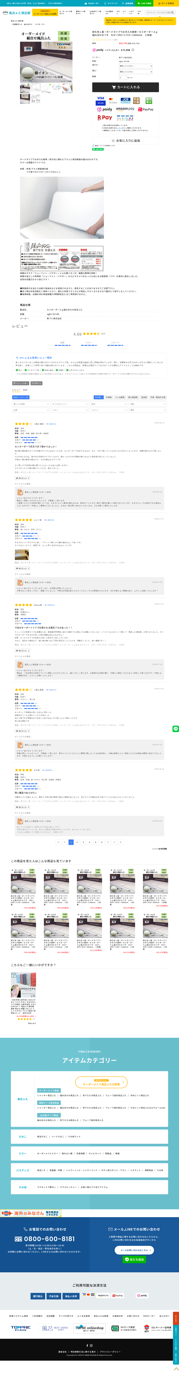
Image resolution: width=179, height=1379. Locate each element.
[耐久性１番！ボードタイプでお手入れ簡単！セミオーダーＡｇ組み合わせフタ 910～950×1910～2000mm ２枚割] (23, 925)
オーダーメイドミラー (47, 1153)
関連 (117, 1153)
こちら (119, 128)
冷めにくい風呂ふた (139, 1095)
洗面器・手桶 (56, 1170)
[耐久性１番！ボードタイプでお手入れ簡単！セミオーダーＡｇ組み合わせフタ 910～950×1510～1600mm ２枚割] (122, 881)
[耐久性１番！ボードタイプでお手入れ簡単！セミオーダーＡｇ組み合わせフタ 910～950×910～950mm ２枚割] (155, 881)
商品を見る (32, 1023)
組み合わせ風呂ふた (69, 1095)
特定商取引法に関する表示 (83, 1351)
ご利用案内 (37, 1316)
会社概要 (50, 1316)
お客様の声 (117, 1316)
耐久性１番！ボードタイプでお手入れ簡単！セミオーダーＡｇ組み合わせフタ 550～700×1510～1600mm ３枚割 (72, 645)
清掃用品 (149, 1170)
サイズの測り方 (66, 1316)
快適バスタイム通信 (18, 1316)
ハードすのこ (58, 1136)
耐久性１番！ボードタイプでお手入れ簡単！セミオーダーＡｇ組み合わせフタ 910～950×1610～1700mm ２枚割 (89, 900)
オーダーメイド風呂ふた (65, 12)
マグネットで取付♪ (46, 1187)
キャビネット (95, 1153)
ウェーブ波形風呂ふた (116, 1095)
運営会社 (62, 1351)
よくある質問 (83, 1316)
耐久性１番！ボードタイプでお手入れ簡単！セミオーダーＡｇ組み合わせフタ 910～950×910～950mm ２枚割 (155, 899)
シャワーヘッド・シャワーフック (81, 1170)
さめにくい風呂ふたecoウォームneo (147, 1107)
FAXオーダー (94, 3)
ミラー (124, 12)
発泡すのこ (42, 1136)
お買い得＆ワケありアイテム (94, 1187)
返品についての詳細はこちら (105, 146)
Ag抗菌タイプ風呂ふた (95, 12)
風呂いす (41, 1170)
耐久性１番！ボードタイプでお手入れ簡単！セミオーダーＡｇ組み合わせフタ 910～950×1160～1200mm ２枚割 (122, 944)
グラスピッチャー (68, 1187)
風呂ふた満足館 (17, 21)
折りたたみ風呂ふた (92, 1095)
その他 (139, 12)
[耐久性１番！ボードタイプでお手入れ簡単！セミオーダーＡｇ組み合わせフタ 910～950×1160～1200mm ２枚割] (122, 925)
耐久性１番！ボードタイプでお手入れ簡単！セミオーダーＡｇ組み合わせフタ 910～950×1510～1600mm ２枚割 (72, 563)
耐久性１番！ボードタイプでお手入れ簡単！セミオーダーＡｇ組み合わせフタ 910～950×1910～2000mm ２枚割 (23, 944)
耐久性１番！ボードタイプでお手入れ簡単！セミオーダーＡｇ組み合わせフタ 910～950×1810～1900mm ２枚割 (56, 900)
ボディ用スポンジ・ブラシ (113, 1170)
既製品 (108, 1153)
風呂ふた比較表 (101, 1316)
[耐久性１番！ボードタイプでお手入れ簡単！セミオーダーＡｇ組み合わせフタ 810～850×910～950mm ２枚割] (89, 925)
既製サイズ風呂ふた (80, 12)
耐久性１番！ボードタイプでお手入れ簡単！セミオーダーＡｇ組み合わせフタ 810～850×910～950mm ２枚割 (89, 943)
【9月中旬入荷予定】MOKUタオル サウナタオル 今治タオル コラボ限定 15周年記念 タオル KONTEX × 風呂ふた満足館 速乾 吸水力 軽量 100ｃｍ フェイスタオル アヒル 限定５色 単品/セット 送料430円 (24, 1006)
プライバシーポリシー (110, 1351)
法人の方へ (164, 1316)
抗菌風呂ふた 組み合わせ (22, 24)
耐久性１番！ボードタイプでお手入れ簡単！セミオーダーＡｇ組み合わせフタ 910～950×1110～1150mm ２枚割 (56, 944)
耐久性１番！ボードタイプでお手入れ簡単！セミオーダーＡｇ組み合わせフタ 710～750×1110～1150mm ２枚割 (72, 801)
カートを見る (168, 3)
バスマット (135, 1170)
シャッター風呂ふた (46, 1095)
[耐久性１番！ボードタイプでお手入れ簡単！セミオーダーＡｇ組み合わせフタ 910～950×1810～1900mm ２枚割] (56, 881)
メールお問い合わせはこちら (134, 1250)
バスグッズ (131, 12)
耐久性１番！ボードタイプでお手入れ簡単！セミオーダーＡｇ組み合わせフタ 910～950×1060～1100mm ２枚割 (155, 944)
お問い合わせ (133, 1316)
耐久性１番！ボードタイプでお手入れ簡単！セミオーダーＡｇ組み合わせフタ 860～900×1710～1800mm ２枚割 (23, 900)
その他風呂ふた (109, 12)
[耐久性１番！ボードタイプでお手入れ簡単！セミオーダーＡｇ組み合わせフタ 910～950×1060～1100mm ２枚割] (155, 925)
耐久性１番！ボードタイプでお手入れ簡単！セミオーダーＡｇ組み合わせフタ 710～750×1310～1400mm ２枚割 (72, 725)
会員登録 (129, 3)
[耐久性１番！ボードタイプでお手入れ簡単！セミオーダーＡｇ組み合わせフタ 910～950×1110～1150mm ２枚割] (56, 925)
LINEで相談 (146, 3)
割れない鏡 (67, 1153)
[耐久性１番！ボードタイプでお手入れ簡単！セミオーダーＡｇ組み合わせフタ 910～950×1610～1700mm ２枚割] (89, 881)
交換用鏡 (80, 1153)
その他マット (74, 1136)
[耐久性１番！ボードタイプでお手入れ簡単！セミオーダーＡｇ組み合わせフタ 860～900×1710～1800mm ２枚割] (23, 881)
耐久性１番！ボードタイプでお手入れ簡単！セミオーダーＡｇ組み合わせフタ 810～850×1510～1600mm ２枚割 (72, 472)
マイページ (112, 3)
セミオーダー (40, 24)
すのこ (118, 12)
